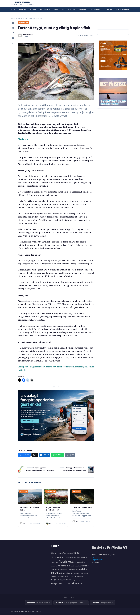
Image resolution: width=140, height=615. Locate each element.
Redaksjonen (28, 34)
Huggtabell (96, 9)
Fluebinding (54, 562)
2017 (53, 552)
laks (84, 569)
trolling (53, 584)
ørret (71, 583)
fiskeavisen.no (71, 557)
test (77, 580)
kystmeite (79, 569)
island (53, 569)
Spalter (71, 9)
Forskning (23, 22)
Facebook (25, 455)
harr (56, 566)
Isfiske (33, 9)
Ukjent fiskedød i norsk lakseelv (53, 509)
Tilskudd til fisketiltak (82, 508)
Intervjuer (59, 9)
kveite (66, 569)
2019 (58, 553)
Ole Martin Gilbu (83, 573)
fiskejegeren (80, 557)
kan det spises (59, 569)
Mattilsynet (23, 139)
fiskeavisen (58, 557)
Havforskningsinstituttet (74, 566)
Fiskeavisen (20, 611)
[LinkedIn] (13, 33)
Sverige (72, 580)
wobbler (65, 584)
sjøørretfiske (65, 580)
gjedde (73, 562)
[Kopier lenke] (13, 43)
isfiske (85, 565)
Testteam (95, 562)
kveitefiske (72, 569)
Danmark (70, 553)
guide (53, 566)
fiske (76, 552)
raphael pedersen (65, 576)
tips (80, 580)
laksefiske (56, 572)
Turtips (109, 9)
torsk (83, 580)
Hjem (13, 9)
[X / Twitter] (13, 28)
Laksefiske (51, 491)
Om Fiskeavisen (122, 9)
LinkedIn (46, 455)
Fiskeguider (45, 9)
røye (74, 576)
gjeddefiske (81, 562)
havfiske (62, 565)
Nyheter (22, 9)
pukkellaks (54, 576)
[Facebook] (13, 23)
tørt (57, 584)
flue (85, 557)
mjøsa (76, 573)
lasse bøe (66, 573)
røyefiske (80, 576)
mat (72, 573)
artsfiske (63, 553)
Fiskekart (83, 9)
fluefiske (65, 561)
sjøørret (55, 579)
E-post (71, 455)
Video (61, 584)
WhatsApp (59, 455)
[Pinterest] (13, 38)
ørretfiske (79, 583)
